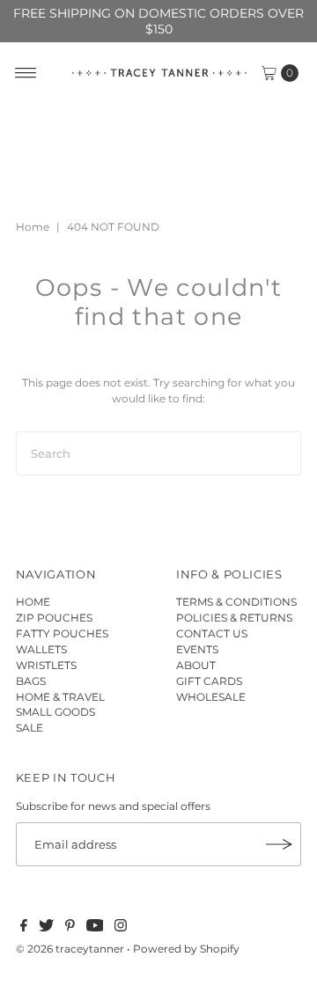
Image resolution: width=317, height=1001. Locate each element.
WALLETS (41, 649)
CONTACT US (211, 633)
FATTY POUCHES (62, 633)
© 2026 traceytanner (70, 948)
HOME (33, 601)
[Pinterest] (70, 928)
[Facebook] (23, 928)
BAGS (31, 681)
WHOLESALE (211, 696)
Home (32, 226)
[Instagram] (120, 928)
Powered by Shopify (186, 948)
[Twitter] (46, 928)
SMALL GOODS (55, 711)
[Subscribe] (279, 844)
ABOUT (196, 665)
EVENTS (197, 649)
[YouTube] (95, 928)
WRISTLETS (46, 665)
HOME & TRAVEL (60, 696)
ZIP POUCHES (54, 617)
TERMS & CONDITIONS (236, 601)
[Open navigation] (26, 73)
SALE (29, 727)
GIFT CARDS (209, 681)
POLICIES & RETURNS (234, 617)
